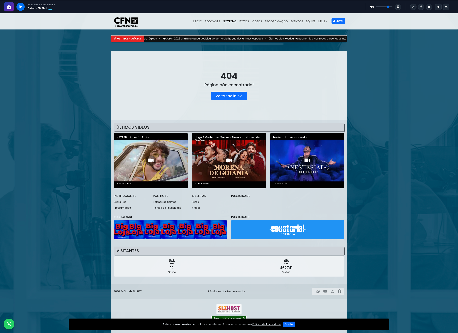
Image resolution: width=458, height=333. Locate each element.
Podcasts (212, 21)
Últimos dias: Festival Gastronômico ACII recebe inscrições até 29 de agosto (291, 38)
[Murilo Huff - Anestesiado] (307, 160)
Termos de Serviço (164, 202)
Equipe (310, 21)
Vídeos (257, 21)
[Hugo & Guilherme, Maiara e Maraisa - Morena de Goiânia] (229, 160)
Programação (276, 21)
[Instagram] (332, 291)
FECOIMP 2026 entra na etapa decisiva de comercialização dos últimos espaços (188, 38)
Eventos (297, 21)
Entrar (339, 21)
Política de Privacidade (167, 208)
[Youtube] (325, 291)
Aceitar (289, 324)
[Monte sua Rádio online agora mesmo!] (229, 309)
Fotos (244, 21)
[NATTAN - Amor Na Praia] (151, 160)
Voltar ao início (229, 95)
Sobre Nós (120, 202)
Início (197, 21)
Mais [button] (321, 21)
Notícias (230, 21)
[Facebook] (339, 291)
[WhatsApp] (318, 291)
